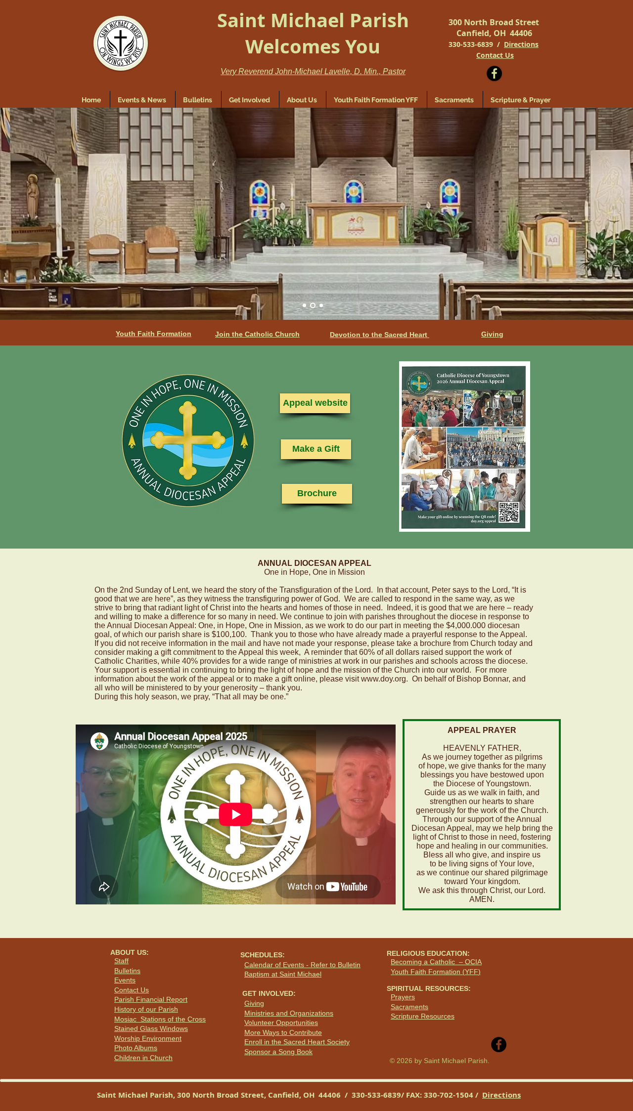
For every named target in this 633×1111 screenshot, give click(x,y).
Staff (121, 961)
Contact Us (131, 990)
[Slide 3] (321, 305)
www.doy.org (383, 679)
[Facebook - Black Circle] (494, 73)
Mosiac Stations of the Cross (160, 1019)
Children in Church (143, 1058)
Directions (521, 44)
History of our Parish (146, 1009)
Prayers (403, 997)
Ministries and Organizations (288, 1013)
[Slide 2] (313, 305)
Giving (254, 1003)
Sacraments (409, 1007)
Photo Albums (135, 1048)
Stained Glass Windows (151, 1028)
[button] (250, 100)
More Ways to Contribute (283, 1032)
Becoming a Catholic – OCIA (436, 962)
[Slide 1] (304, 305)
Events (125, 980)
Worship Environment (147, 1038)
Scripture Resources (422, 1016)
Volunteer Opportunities (281, 1022)
